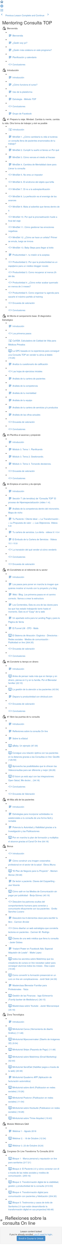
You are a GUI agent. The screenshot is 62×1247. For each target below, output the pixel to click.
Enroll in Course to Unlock (31, 1238)
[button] (2, 2)
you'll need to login (43, 1234)
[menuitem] (2, 6)
